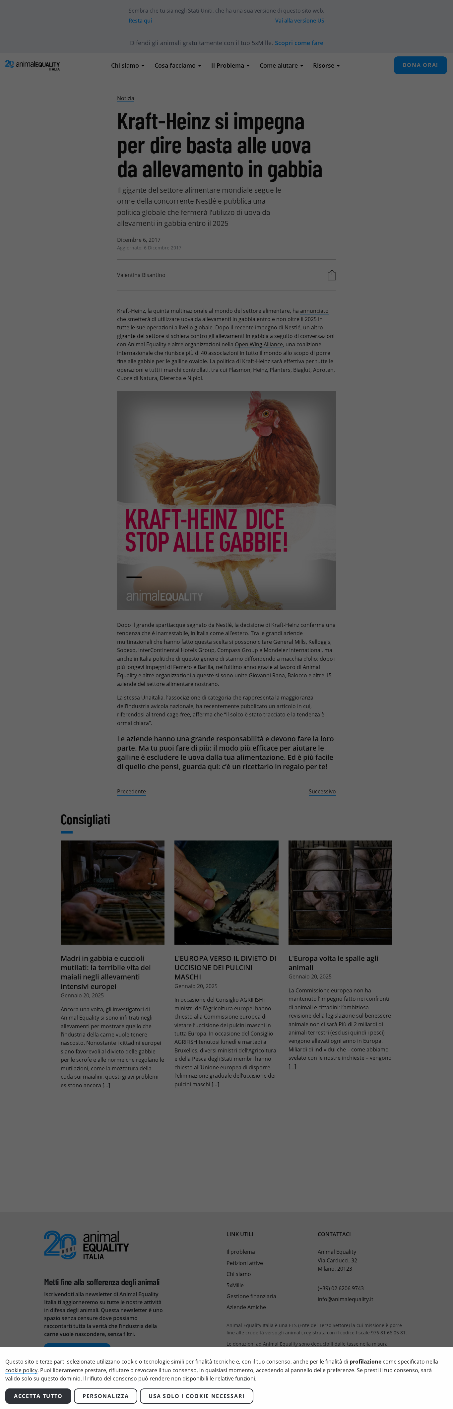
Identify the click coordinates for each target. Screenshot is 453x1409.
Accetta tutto (38, 1396)
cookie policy (21, 1370)
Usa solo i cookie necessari (197, 1396)
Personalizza (106, 1396)
